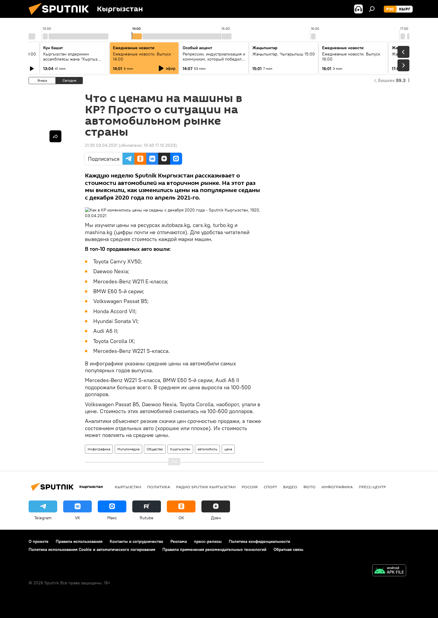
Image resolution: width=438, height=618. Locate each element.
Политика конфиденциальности (259, 541)
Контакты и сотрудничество (136, 541)
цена (228, 449)
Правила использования (79, 541)
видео (290, 486)
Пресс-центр (372, 486)
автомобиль (207, 449)
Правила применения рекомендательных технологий (214, 549)
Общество (155, 449)
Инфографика (99, 449)
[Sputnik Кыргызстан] (61, 16)
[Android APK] (389, 571)
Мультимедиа (128, 449)
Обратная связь (288, 549)
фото (309, 486)
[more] (55, 136)
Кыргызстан (180, 449)
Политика (158, 486)
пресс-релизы (208, 541)
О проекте (39, 541)
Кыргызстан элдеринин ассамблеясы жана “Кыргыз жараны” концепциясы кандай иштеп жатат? (72, 61)
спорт (270, 486)
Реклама (178, 541)
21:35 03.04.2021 (101, 145)
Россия (250, 486)
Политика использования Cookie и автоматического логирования (92, 549)
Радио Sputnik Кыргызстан (206, 486)
